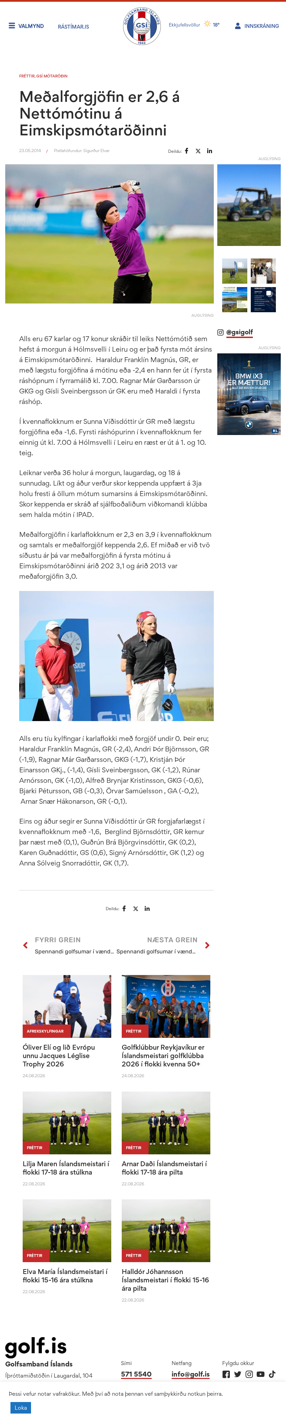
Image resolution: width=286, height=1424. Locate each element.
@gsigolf (239, 332)
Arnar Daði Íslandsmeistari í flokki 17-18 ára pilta (164, 1168)
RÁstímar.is (73, 27)
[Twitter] (238, 1374)
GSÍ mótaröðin (52, 76)
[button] (234, 271)
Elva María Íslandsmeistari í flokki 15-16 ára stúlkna (65, 1275)
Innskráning (261, 26)
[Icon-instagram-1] (249, 1374)
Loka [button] (21, 1407)
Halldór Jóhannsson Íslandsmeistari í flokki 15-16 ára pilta (165, 1279)
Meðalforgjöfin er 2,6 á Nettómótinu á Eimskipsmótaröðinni (99, 113)
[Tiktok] (272, 1374)
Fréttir (27, 76)
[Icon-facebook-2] (226, 1374)
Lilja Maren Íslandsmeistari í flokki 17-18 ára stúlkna (66, 1168)
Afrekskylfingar (45, 1031)
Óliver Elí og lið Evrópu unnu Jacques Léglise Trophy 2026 (59, 1055)
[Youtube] (261, 1374)
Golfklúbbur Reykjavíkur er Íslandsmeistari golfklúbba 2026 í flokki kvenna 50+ (163, 1055)
